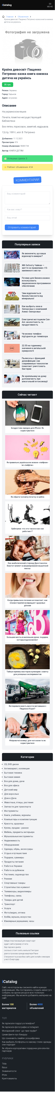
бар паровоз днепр (12, 947)
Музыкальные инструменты (18, 836)
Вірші (4, 1067)
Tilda (4, 1063)
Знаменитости (9, 1071)
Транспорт (9, 904)
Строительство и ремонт (17, 887)
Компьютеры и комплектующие (20, 819)
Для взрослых (11, 794)
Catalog (7, 5)
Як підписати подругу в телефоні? (18, 1023)
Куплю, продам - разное (16, 828)
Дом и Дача (10, 798)
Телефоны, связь (13, 895)
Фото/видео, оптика (14, 912)
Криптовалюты (9, 1078)
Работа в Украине (13, 866)
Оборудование (11, 845)
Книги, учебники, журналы (17, 815)
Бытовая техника (13, 773)
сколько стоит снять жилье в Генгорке (21, 950)
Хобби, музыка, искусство (17, 917)
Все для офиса (11, 785)
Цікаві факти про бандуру (14, 1034)
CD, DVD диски (11, 764)
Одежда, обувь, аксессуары (18, 849)
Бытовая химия (12, 777)
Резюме (8, 878)
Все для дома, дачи (14, 781)
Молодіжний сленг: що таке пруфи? (19, 1031)
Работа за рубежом (14, 870)
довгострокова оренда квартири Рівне (21, 953)
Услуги (7, 908)
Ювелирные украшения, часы (19, 921)
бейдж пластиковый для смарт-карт (19, 941)
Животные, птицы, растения (18, 802)
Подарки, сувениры (14, 857)
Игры (4, 1075)
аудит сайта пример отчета (16, 944)
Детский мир (10, 789)
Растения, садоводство (16, 874)
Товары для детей (13, 900)
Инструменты (11, 811)
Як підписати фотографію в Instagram (20, 1027)
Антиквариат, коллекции (17, 768)
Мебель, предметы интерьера (19, 832)
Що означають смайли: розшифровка (21, 1038)
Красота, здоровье (14, 823)
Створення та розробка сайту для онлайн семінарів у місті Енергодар (27, 958)
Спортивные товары (14, 883)
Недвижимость (12, 840)
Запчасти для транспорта (17, 806)
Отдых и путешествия (15, 853)
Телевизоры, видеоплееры (17, 891)
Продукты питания (14, 862)
